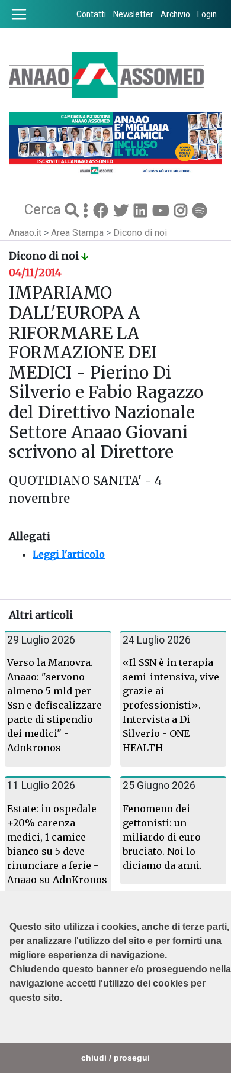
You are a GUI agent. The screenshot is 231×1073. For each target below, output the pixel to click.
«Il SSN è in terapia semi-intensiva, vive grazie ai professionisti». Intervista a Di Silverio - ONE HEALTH (171, 705)
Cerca (44, 209)
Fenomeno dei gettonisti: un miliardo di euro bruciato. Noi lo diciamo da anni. (162, 837)
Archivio (175, 14)
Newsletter (133, 14)
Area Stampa (78, 232)
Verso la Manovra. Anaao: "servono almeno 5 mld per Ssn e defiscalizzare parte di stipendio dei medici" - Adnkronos (54, 705)
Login (207, 14)
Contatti (91, 14)
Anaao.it (25, 232)
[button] (11, 1027)
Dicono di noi (140, 232)
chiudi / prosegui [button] (115, 1057)
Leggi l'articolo (69, 554)
